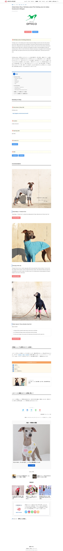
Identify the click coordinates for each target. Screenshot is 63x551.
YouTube (35, 513)
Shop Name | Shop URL (18, 78)
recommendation (17, 85)
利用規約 (27, 548)
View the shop (28, 31)
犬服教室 (36, 1)
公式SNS (50, 1)
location (16, 79)
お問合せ (30, 548)
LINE (32, 513)
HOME (32, 546)
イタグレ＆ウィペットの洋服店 (40, 417)
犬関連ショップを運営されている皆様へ (20, 91)
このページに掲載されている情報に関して (21, 93)
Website (38, 513)
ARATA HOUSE (11, 1)
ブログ (40, 1)
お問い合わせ (54, 1)
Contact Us (35, 31)
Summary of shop (17, 76)
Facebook (21, 155)
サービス (43, 1)
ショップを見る (31, 465)
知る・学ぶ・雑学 (48, 414)
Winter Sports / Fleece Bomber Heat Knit (21, 89)
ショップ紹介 (49, 417)
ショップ (25, 1)
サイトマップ (35, 548)
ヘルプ (47, 1)
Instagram (15, 155)
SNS (15, 83)
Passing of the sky (17, 88)
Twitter (23, 354)
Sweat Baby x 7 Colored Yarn (19, 87)
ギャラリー (32, 1)
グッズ (29, 1)
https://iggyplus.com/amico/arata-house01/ (20, 113)
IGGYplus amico (31, 417)
